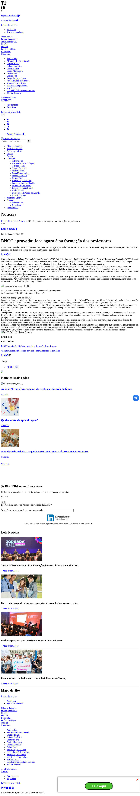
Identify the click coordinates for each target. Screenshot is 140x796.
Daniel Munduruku (15, 71)
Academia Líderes (14, 198)
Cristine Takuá (13, 63)
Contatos (10, 200)
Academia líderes (8, 98)
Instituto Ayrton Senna (16, 83)
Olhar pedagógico (9, 41)
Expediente (11, 107)
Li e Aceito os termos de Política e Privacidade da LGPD (26, 505)
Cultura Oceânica (14, 66)
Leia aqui (99, 786)
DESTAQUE (12, 367)
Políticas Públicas (8, 49)
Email (4, 496)
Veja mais (5, 464)
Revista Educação (9, 25)
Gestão (4, 44)
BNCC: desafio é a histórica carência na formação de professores (29, 346)
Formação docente (9, 39)
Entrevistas (6, 51)
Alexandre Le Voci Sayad (18, 61)
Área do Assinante (15, 134)
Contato (4, 771)
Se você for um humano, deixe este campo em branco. (24, 510)
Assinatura (11, 29)
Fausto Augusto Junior (16, 78)
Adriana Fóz (12, 58)
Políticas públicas (14, 151)
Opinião (4, 723)
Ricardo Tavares (14, 93)
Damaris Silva (13, 68)
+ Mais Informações (9, 571)
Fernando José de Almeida (18, 81)
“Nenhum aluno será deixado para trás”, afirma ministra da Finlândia (30, 351)
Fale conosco (12, 105)
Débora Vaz (12, 76)
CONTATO (6, 100)
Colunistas (5, 54)
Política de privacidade (11, 112)
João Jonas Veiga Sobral (17, 85)
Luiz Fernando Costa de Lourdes (21, 90)
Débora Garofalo (14, 73)
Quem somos (6, 37)
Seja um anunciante (15, 32)
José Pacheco (12, 88)
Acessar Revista (8, 20)
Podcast (4, 46)
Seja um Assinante (9, 15)
